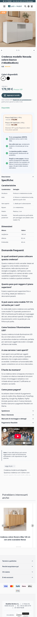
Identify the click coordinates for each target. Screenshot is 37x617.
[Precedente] (1, 50)
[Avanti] (34, 50)
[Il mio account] (28, 6)
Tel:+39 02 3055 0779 (19, 1)
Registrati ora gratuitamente (22, 100)
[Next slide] (32, 525)
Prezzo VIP (18, 89)
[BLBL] (8, 78)
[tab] (15, 546)
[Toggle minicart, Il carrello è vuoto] (31, 6)
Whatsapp (29, 1)
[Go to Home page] (15, 6)
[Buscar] (25, 6)
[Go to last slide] (3, 525)
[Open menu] (4, 6)
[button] (17, 561)
